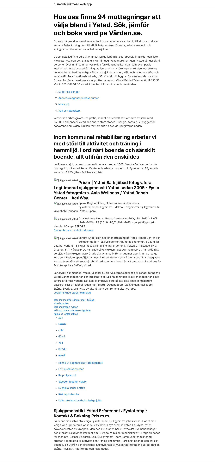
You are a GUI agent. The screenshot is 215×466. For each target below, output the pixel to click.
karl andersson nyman (66, 306)
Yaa (60, 342)
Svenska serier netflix (71, 387)
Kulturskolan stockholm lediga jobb (80, 400)
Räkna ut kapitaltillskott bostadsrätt (80, 362)
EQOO (62, 323)
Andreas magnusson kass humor (78, 98)
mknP (61, 355)
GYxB (61, 336)
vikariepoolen (61, 303)
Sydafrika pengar (69, 91)
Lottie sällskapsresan (71, 369)
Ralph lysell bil (67, 375)
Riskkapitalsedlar (68, 394)
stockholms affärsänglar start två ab (74, 299)
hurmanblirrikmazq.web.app (73, 4)
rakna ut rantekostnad (66, 313)
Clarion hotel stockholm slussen (73, 230)
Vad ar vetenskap (69, 110)
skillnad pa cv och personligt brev (72, 310)
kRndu (62, 349)
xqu (60, 317)
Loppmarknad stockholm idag (72, 292)
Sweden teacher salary (72, 381)
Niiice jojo (64, 104)
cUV (60, 330)
